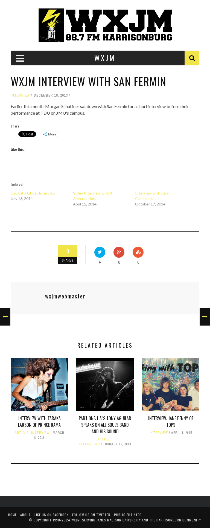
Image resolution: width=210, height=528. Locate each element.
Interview (20, 95)
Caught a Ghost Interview (33, 193)
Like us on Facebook (51, 514)
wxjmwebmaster (65, 296)
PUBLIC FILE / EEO (128, 514)
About (25, 514)
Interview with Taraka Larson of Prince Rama (39, 421)
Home (12, 514)
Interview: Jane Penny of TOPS (170, 421)
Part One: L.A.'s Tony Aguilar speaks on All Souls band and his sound (105, 425)
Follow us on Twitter (91, 514)
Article (22, 433)
